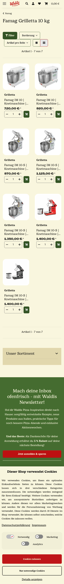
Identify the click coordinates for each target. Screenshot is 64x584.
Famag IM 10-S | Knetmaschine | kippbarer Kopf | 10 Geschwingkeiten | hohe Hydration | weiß (16, 232)
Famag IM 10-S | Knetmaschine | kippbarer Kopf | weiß (15, 167)
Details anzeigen (32, 579)
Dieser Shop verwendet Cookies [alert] (32, 472)
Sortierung (28, 35)
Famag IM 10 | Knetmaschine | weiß (15, 102)
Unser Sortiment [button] (20, 353)
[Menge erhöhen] (19, 114)
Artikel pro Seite (16, 42)
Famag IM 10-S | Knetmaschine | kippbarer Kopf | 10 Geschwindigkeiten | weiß (48, 167)
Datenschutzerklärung (16, 525)
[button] (27, 4)
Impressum (39, 525)
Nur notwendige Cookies (32, 571)
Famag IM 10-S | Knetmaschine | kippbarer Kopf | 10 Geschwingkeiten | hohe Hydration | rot (48, 232)
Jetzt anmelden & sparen (32, 454)
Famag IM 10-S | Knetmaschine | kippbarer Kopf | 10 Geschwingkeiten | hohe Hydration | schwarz (16, 297)
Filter (11, 35)
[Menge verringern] (7, 114)
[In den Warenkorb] (26, 114)
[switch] (10, 537)
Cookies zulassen (32, 559)
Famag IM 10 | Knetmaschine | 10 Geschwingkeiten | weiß (48, 102)
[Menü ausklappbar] (4, 2)
